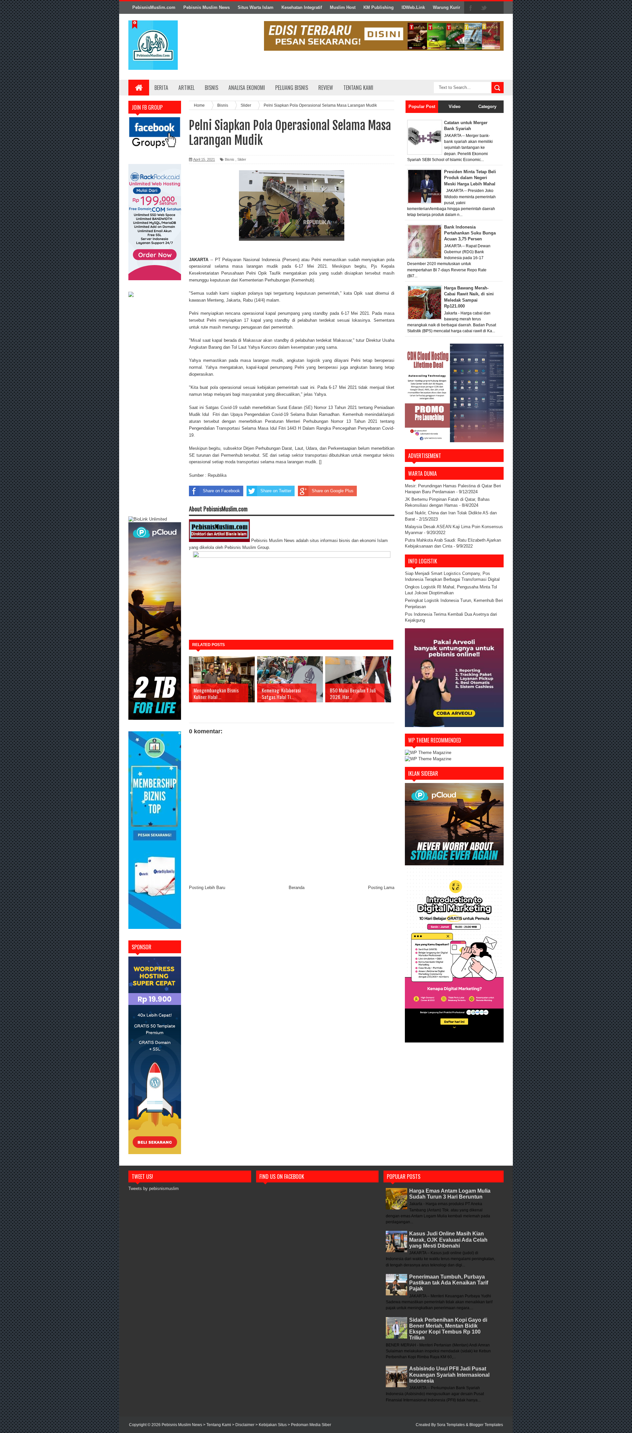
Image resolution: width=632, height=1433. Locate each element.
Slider (241, 159)
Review (325, 88)
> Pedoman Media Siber (309, 1424)
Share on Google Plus (333, 490)
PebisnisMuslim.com (153, 7)
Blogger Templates (486, 1424)
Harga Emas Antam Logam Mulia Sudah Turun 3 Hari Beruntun (449, 1194)
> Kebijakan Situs (271, 1424)
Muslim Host (343, 7)
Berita (161, 88)
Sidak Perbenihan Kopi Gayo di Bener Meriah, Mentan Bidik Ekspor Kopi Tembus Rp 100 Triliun (448, 1329)
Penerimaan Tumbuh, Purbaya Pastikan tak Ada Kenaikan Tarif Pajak (448, 1282)
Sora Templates (451, 1424)
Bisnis (211, 88)
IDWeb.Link (413, 7)
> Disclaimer (243, 1424)
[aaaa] (384, 36)
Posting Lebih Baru (207, 887)
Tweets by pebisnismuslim (153, 1188)
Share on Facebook (221, 490)
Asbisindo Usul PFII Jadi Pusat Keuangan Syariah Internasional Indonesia (449, 1374)
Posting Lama (381, 887)
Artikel (186, 88)
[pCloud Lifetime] (154, 718)
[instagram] (497, 7)
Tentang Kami (358, 88)
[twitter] (483, 7)
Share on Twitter (275, 490)
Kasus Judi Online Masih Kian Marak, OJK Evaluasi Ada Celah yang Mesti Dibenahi (448, 1239)
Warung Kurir (446, 7)
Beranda (296, 887)
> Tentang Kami (217, 1424)
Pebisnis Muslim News (206, 7)
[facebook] (470, 7)
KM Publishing (378, 7)
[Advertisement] (154, 407)
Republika (217, 475)
